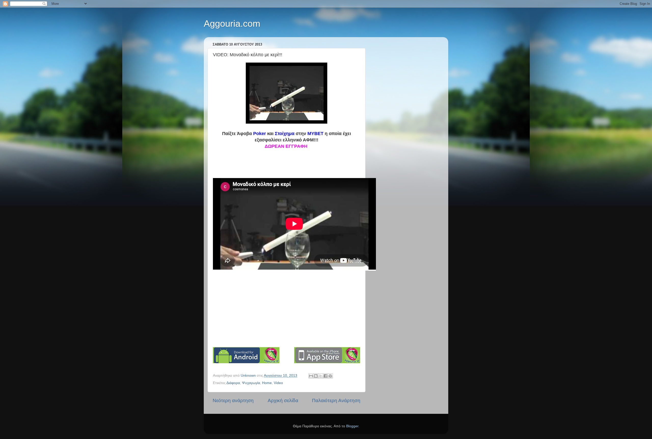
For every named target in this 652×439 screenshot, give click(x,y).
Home (267, 383)
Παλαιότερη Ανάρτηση (336, 400)
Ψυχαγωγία (251, 383)
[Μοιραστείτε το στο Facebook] (325, 375)
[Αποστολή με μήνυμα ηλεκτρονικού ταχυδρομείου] (311, 375)
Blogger (352, 426)
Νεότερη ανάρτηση (233, 400)
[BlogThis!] (315, 375)
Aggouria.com (232, 23)
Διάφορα (233, 383)
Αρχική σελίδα (283, 400)
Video (278, 383)
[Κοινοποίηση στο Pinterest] (330, 375)
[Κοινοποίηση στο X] (320, 375)
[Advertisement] (289, 308)
